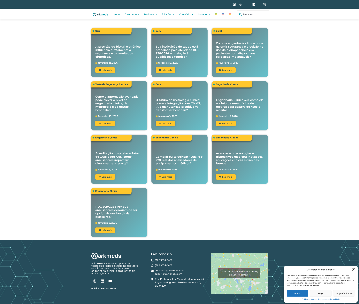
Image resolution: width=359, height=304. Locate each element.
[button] (353, 269)
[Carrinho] (264, 4)
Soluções (166, 14)
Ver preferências (343, 293)
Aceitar (297, 293)
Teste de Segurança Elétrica (111, 84)
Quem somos (132, 14)
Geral (98, 31)
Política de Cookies (309, 299)
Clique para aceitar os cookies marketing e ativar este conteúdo (239, 273)
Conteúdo (184, 14)
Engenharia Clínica (227, 84)
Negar (321, 293)
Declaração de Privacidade (329, 299)
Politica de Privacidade (103, 288)
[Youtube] (110, 280)
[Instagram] (94, 280)
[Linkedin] (102, 280)
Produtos (149, 14)
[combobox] (253, 14)
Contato (202, 14)
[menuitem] (215, 14)
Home (117, 14)
